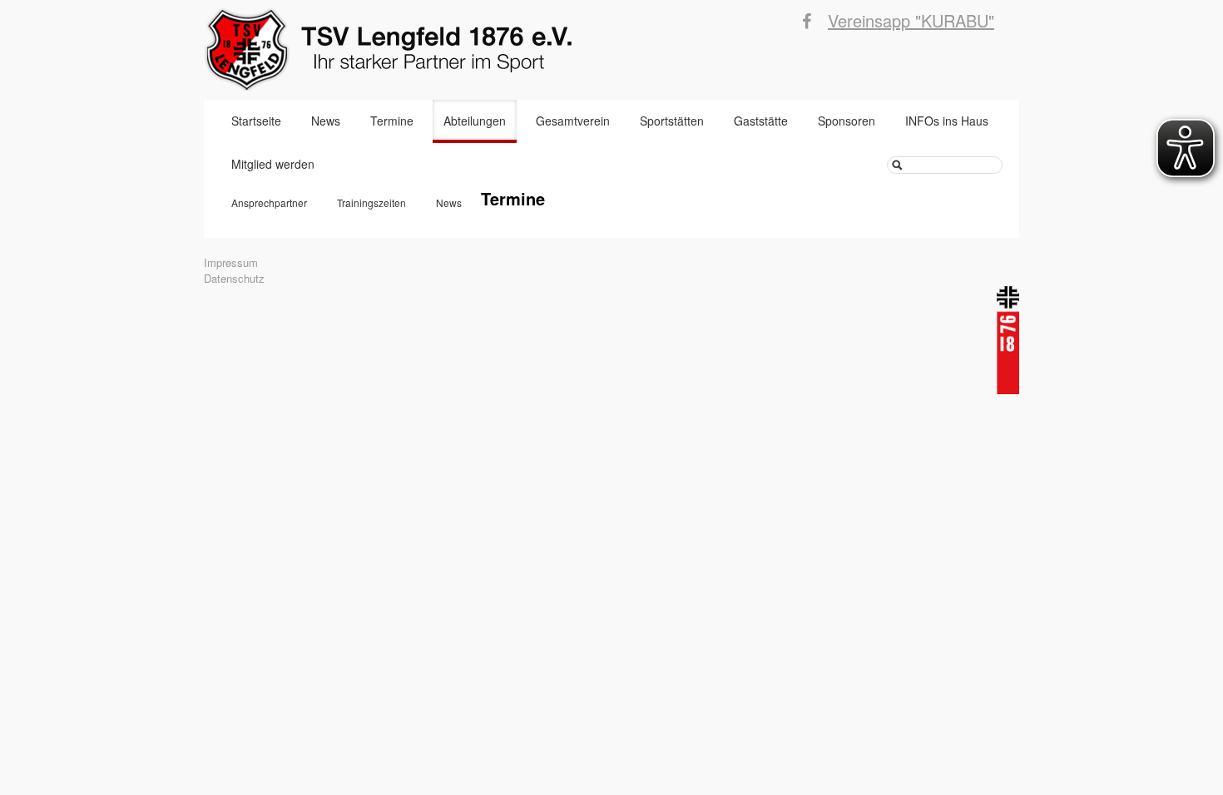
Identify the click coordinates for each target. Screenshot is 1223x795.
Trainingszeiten (371, 202)
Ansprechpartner (269, 202)
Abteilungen (474, 120)
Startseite (256, 120)
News (325, 120)
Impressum (231, 262)
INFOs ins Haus (946, 120)
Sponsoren (846, 120)
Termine (391, 120)
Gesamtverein (573, 120)
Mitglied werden (272, 164)
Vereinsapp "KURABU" (911, 20)
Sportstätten (672, 120)
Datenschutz (234, 278)
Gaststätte (761, 120)
